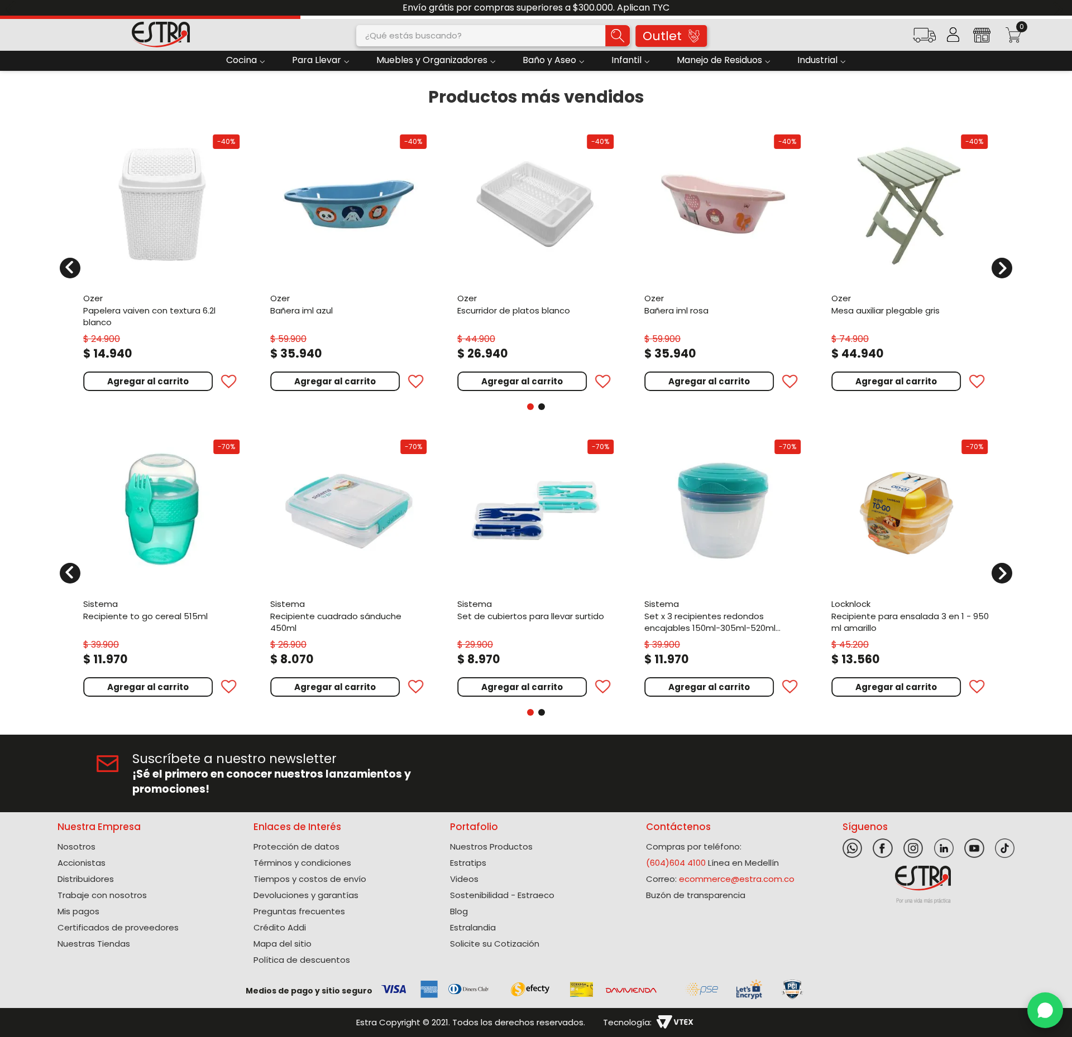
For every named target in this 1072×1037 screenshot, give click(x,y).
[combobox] (493, 35)
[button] (924, 39)
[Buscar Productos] (617, 35)
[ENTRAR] (953, 34)
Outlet (662, 36)
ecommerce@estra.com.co (737, 879)
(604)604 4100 (676, 863)
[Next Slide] (1059, 8)
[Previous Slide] (12, 8)
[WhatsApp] (1045, 1010)
